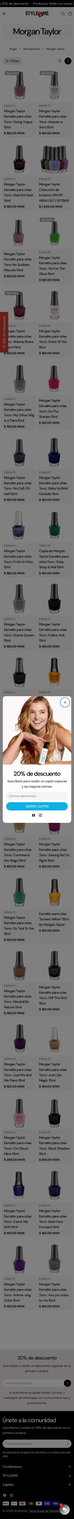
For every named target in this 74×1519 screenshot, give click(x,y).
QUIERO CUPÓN (37, 806)
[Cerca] (65, 702)
